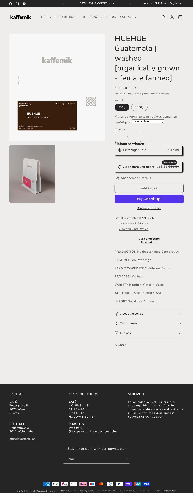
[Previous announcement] (63, 3)
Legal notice (145, 490)
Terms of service (106, 490)
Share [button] (122, 345)
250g (122, 107)
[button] (45, 17)
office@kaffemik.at (22, 439)
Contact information (165, 490)
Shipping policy (127, 490)
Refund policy (68, 490)
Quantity (120, 129)
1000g (139, 107)
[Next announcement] (130, 3)
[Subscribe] (126, 459)
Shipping (138, 93)
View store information (133, 229)
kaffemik (31, 491)
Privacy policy (86, 490)
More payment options (149, 208)
